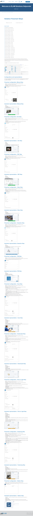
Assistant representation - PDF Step (9, 35)
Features (13, 1)
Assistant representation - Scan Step (9, 46)
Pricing (10, 1)
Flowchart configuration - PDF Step (9, 34)
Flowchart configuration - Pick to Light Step (10, 50)
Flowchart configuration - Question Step (9, 39)
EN (21, 1)
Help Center (19, 1)
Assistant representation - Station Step (9, 57)
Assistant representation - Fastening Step (9, 54)
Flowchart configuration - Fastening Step (9, 53)
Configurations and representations (9, 27)
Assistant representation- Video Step (9, 38)
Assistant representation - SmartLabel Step (10, 49)
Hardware (16, 1)
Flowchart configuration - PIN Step (9, 42)
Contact (28, 1)
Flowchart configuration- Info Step (9, 31)
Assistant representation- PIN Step (9, 43)
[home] (2, 1)
